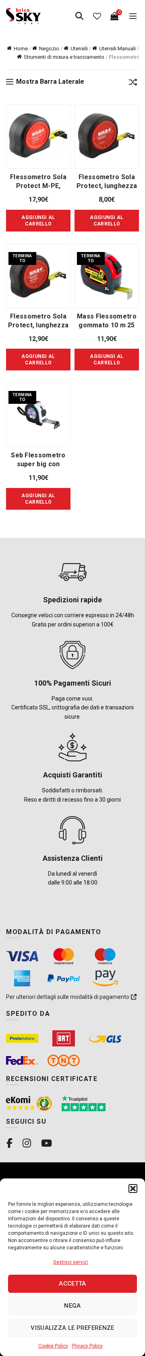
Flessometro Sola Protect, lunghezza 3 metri (107, 185)
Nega (72, 1305)
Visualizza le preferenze (72, 1327)
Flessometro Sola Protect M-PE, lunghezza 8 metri (38, 185)
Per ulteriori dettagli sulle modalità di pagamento (68, 997)
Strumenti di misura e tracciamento (64, 57)
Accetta (72, 1283)
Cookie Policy (53, 1346)
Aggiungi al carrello (38, 359)
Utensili (79, 48)
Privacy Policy (87, 1346)
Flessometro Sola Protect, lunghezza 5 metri (38, 325)
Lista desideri (97, 16)
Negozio (49, 48)
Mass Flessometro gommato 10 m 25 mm (107, 325)
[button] (133, 1188)
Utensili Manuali (117, 48)
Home (21, 48)
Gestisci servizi (70, 1262)
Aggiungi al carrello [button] (38, 221)
